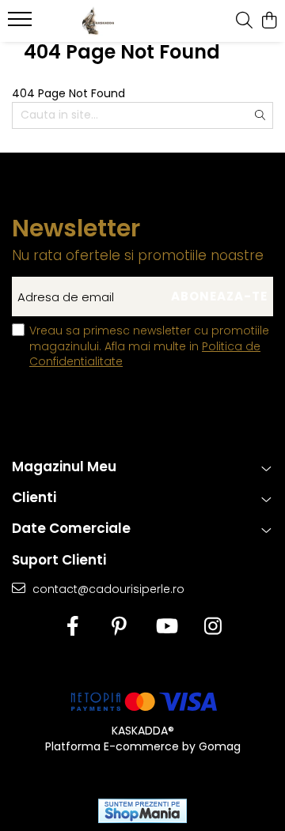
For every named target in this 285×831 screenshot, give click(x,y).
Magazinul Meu (64, 466)
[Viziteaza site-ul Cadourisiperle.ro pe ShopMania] (142, 811)
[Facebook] (72, 627)
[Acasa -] (99, 21)
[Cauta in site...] (244, 21)
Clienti (34, 497)
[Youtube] (166, 627)
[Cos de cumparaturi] (268, 21)
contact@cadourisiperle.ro (106, 589)
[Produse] (22, 24)
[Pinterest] (119, 627)
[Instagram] (212, 627)
